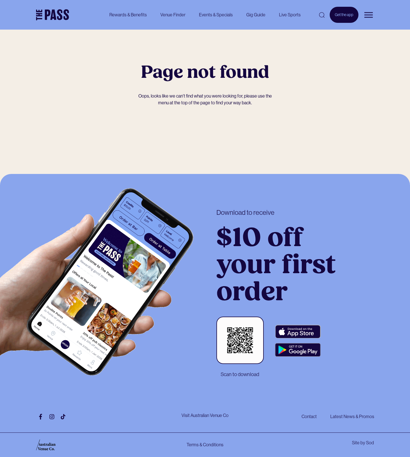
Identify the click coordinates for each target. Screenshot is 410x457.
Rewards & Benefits (128, 14)
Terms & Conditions (205, 444)
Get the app (344, 17)
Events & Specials (216, 14)
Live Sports (290, 14)
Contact (309, 416)
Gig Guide (255, 14)
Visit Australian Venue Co (205, 415)
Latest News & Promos (352, 416)
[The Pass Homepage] (52, 15)
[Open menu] (368, 15)
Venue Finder (172, 14)
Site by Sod (363, 442)
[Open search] (321, 15)
